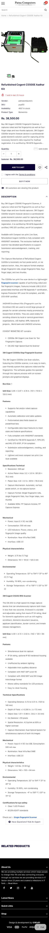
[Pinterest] (25, 887)
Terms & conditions (27, 174)
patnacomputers (25, 101)
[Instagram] (18, 887)
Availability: (6, 108)
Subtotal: (5, 159)
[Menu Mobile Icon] (3, 3)
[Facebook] (4, 887)
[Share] (45, 167)
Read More (13, 883)
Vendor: (4, 101)
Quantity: (5, 149)
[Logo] (25, 3)
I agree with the (11, 174)
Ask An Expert (34, 822)
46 (7, 188)
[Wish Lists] (40, 167)
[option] (24, 45)
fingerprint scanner (9, 283)
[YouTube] (32, 887)
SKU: (3, 105)
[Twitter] (11, 887)
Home (3, 15)
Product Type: (7, 112)
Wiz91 (37, 922)
